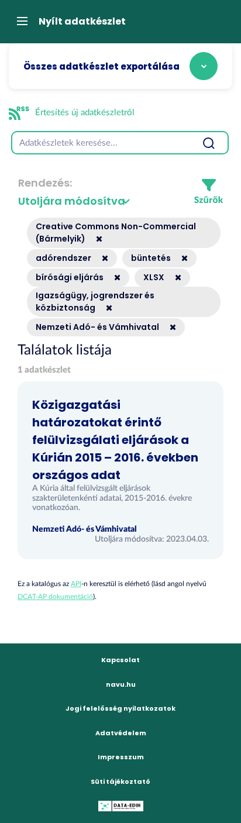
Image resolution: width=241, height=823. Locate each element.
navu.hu (121, 684)
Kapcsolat (120, 659)
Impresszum (121, 757)
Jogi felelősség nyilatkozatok (120, 708)
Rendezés (44, 182)
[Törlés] (94, 239)
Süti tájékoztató (120, 781)
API (76, 583)
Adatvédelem (120, 733)
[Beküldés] (208, 142)
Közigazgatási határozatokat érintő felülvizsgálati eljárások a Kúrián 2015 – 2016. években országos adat (115, 440)
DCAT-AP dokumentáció (55, 596)
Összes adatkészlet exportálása (101, 66)
